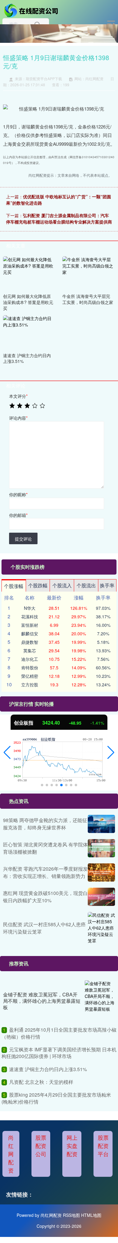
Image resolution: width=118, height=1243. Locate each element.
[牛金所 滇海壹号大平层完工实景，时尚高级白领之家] (88, 273)
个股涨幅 (13, 585)
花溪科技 (29, 616)
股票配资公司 (40, 1145)
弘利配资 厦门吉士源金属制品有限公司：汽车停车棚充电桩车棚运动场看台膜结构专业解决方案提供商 (59, 218)
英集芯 (29, 650)
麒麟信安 (29, 633)
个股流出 (86, 585)
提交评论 (23, 539)
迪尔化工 (29, 659)
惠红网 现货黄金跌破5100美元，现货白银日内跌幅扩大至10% (45, 897)
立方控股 (29, 684)
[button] (7, 752)
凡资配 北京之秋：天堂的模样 (41, 1081)
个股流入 (62, 585)
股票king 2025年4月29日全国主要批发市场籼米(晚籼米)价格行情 (56, 1098)
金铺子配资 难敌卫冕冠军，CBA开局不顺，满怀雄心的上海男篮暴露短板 (41, 1001)
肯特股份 (29, 667)
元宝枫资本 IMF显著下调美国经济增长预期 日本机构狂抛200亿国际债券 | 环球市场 (59, 1053)
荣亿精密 (29, 676)
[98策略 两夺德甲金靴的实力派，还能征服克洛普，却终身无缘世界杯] (101, 824)
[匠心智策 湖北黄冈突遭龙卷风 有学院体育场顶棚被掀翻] (101, 848)
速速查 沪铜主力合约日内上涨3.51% (48, 1069)
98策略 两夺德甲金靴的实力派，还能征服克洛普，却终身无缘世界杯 (45, 824)
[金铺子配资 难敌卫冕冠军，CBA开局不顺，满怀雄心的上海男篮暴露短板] (100, 1001)
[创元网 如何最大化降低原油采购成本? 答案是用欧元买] (28, 273)
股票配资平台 (103, 1145)
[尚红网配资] (32, 10)
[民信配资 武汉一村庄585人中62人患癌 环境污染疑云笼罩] (101, 928)
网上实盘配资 (72, 1145)
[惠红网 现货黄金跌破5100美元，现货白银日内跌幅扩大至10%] (101, 897)
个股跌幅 (38, 585)
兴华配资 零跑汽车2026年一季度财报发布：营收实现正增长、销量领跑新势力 (45, 872)
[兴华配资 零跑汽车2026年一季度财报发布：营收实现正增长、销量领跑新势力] (101, 872)
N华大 (29, 608)
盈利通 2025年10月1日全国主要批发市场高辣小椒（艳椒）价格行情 (59, 1033)
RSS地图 (71, 1215)
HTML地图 (91, 1215)
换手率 (107, 585)
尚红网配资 (11, 1153)
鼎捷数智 (29, 642)
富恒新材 (29, 625)
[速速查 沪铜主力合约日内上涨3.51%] (28, 332)
